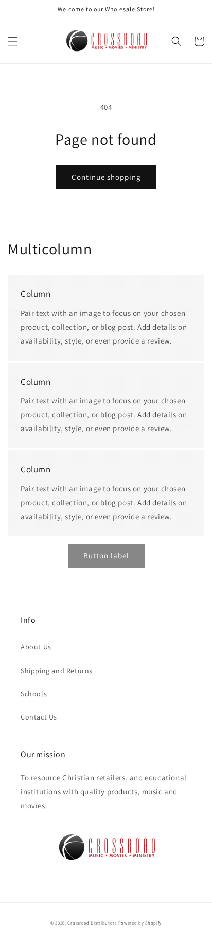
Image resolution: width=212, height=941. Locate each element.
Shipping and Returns (57, 670)
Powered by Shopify (140, 923)
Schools (34, 693)
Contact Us (39, 717)
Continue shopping (106, 177)
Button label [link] (106, 555)
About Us (36, 647)
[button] (13, 41)
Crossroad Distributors (91, 923)
